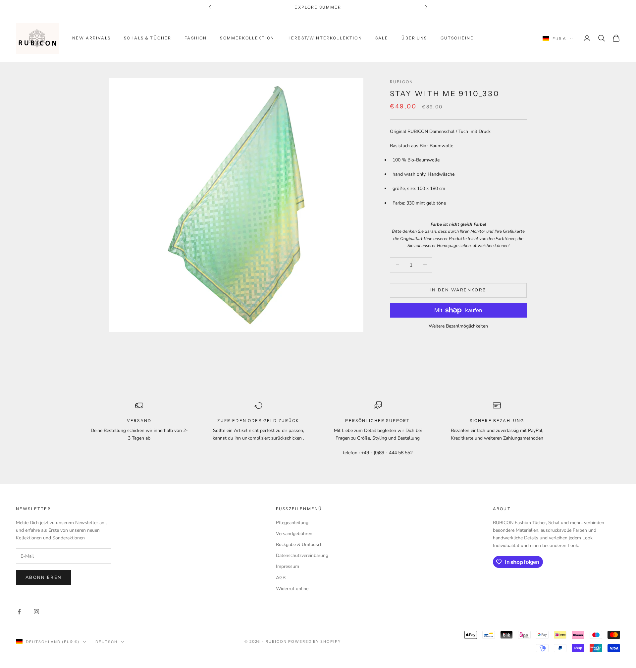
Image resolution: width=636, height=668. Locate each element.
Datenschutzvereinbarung (302, 555)
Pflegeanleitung (292, 522)
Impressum (287, 566)
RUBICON (401, 81)
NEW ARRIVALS (91, 37)
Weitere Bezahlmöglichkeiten (458, 326)
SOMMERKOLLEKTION (247, 37)
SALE (382, 37)
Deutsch (106, 641)
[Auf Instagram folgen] (36, 611)
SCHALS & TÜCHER (147, 37)
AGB (281, 578)
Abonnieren (44, 577)
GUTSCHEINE (457, 37)
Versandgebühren (294, 533)
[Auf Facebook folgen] (19, 611)
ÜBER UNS (414, 37)
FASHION (196, 37)
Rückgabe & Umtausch (299, 544)
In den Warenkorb (458, 290)
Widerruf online (292, 588)
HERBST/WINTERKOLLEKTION (325, 37)
